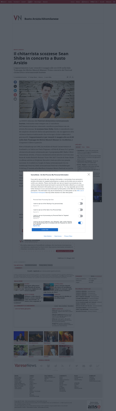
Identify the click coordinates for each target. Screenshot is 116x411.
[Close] (89, 175)
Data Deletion (48, 236)
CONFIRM (45, 229)
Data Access (58, 236)
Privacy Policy (68, 236)
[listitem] (58, 199)
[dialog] (58, 205)
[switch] (80, 203)
